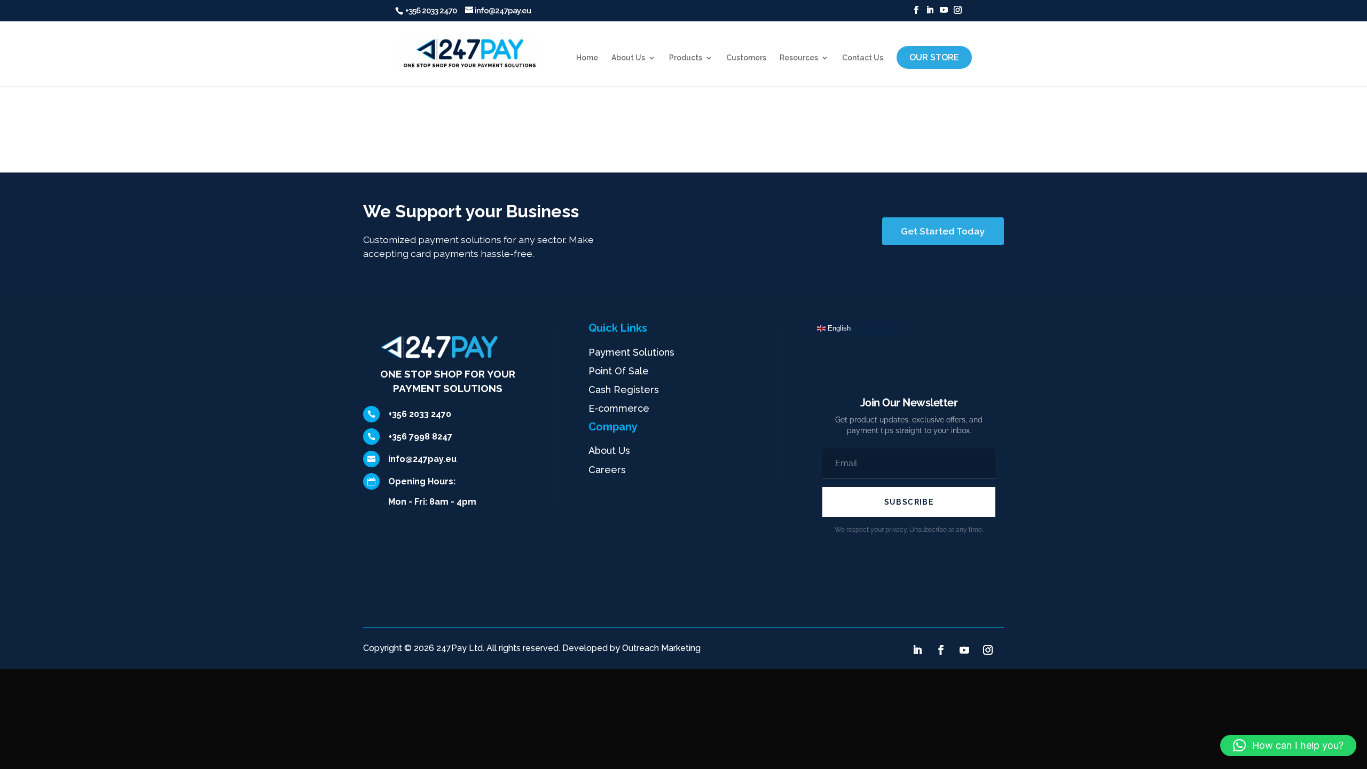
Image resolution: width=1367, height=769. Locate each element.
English (838, 328)
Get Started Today (943, 231)
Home (587, 58)
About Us (628, 58)
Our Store (934, 57)
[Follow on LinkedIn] (917, 650)
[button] (1288, 745)
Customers (746, 58)
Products (685, 58)
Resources (799, 58)
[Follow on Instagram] (987, 650)
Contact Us (862, 58)
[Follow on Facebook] (940, 650)
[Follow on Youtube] (964, 650)
